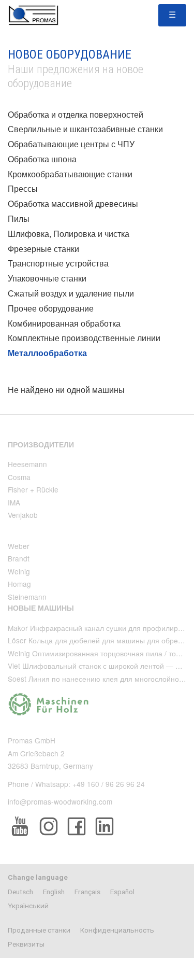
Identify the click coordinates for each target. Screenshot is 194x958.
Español (122, 891)
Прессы (23, 188)
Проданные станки (39, 930)
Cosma (19, 477)
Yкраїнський (28, 905)
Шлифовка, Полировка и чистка (68, 234)
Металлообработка (47, 353)
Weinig (19, 571)
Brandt (18, 558)
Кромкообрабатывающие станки (70, 174)
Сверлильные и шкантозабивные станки (85, 129)
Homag (19, 584)
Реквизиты (26, 944)
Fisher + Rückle (33, 489)
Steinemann (27, 596)
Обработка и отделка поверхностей (75, 114)
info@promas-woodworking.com (60, 801)
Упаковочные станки (47, 278)
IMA (14, 502)
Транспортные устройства (58, 263)
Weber (18, 546)
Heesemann (27, 464)
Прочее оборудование (51, 308)
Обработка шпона (42, 159)
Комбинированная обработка (64, 323)
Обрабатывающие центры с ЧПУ (71, 144)
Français (87, 891)
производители (41, 444)
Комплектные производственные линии (84, 338)
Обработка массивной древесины (73, 203)
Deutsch (20, 891)
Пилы (18, 218)
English (54, 891)
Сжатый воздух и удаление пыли (71, 293)
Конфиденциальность (117, 930)
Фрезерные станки (43, 249)
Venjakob (23, 515)
